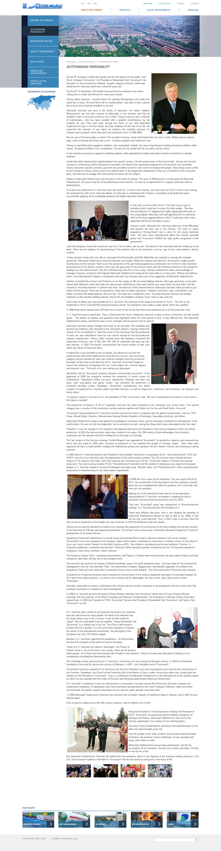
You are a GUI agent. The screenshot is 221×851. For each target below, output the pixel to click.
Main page (147, 3)
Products (124, 10)
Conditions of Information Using (64, 839)
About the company (91, 10)
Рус (83, 3)
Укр (88, 3)
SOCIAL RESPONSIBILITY (159, 10)
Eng (95, 3)
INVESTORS (193, 10)
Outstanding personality (108, 62)
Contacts (195, 3)
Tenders (180, 3)
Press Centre (164, 3)
